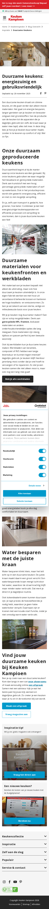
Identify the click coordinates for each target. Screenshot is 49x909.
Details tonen (35, 485)
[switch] (42, 459)
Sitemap (26, 904)
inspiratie (6, 30)
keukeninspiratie (18, 26)
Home (4, 26)
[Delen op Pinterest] (45, 93)
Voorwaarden (15, 904)
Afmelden (36, 904)
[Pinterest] (21, 882)
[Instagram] (4, 882)
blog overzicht (34, 26)
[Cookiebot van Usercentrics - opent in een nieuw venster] (35, 406)
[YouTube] (15, 882)
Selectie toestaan (24, 501)
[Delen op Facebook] (40, 93)
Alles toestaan (24, 493)
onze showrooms (37, 681)
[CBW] (10, 890)
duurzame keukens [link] (22, 30)
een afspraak (36, 685)
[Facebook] (10, 882)
